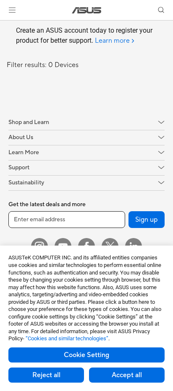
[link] (87, 10)
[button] (12, 10)
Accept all (127, 375)
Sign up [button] (146, 219)
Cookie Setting (86, 355)
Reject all (46, 375)
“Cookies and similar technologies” (67, 338)
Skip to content (5, 25)
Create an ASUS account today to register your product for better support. (84, 35)
